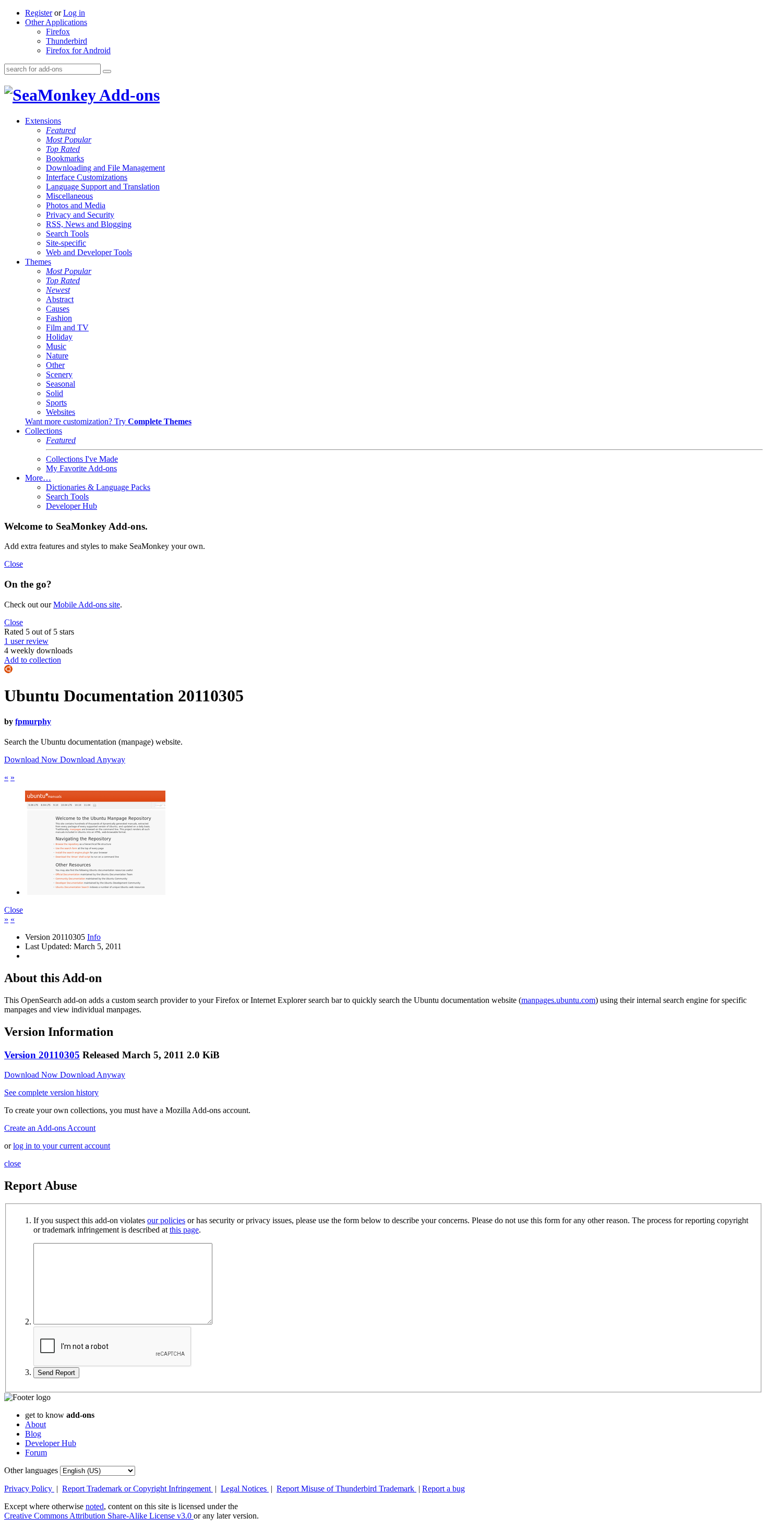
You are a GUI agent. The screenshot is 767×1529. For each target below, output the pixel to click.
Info (94, 937)
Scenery (59, 374)
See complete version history (51, 1092)
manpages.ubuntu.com (558, 1000)
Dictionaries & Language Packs (98, 487)
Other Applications (56, 22)
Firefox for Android (78, 50)
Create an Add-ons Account (49, 1128)
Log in (74, 12)
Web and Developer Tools (89, 252)
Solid (54, 393)
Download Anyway (92, 759)
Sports (56, 402)
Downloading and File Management (105, 167)
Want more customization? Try (108, 421)
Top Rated (63, 149)
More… (38, 477)
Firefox (58, 31)
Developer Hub (71, 505)
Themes (38, 261)
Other (55, 365)
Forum (36, 1452)
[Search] (107, 71)
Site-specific (66, 242)
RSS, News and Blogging (88, 224)
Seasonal (60, 383)
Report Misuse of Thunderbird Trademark (346, 1488)
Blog (33, 1433)
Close (13, 563)
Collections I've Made (82, 459)
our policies (166, 1220)
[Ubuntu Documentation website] (95, 892)
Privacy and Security (80, 214)
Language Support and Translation (103, 186)
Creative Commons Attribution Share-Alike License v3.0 (99, 1515)
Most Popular (68, 139)
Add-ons (128, 95)
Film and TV (67, 327)
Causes (57, 308)
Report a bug (443, 1488)
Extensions (43, 120)
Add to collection (32, 659)
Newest (58, 289)
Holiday (59, 336)
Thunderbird (66, 41)
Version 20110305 (42, 1054)
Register (38, 12)
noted (95, 1506)
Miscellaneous (69, 196)
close (12, 1163)
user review (26, 641)
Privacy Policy (29, 1488)
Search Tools (67, 233)
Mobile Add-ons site (86, 604)
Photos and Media (75, 205)
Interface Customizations (86, 177)
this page (184, 1229)
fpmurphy (33, 721)
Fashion (59, 318)
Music (56, 346)
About (35, 1424)
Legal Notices (245, 1488)
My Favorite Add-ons (81, 468)
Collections (43, 430)
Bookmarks (65, 158)
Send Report (56, 1373)
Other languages (31, 1470)
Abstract (60, 299)
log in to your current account (61, 1145)
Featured (61, 130)
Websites (60, 412)
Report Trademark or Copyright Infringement (137, 1488)
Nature (57, 355)
